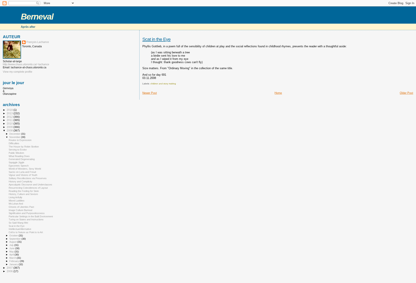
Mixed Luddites (16, 200)
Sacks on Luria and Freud (22, 172)
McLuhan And (16, 203)
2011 (10, 120)
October (14, 235)
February (14, 261)
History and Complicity (20, 181)
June (12, 248)
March (13, 258)
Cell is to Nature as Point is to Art (26, 232)
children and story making (163, 83)
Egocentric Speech (19, 165)
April (12, 254)
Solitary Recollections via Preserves (28, 178)
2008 (10, 130)
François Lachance (37, 42)
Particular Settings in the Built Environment (31, 216)
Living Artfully (15, 197)
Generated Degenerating (22, 159)
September (15, 238)
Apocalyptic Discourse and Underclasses (30, 184)
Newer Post (149, 93)
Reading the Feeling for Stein (24, 191)
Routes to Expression (20, 140)
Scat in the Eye (156, 39)
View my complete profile (17, 71)
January (14, 264)
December (15, 134)
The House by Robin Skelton (24, 146)
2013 (10, 113)
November (15, 137)
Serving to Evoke (18, 149)
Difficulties (14, 143)
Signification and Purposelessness (27, 213)
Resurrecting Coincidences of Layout (28, 187)
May (12, 251)
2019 (10, 109)
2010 (10, 123)
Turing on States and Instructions (26, 219)
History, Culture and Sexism (23, 194)
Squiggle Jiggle (16, 162)
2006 (10, 271)
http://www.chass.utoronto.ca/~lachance (26, 64)
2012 (10, 116)
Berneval (37, 16)
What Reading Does (19, 156)
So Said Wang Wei (18, 222)
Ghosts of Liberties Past (21, 207)
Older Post (406, 93)
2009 (10, 127)
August (13, 241)
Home (278, 93)
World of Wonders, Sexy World (25, 168)
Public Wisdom (16, 153)
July (11, 245)
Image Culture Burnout (20, 210)
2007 (10, 267)
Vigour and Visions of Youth (23, 175)
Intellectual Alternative (20, 229)
